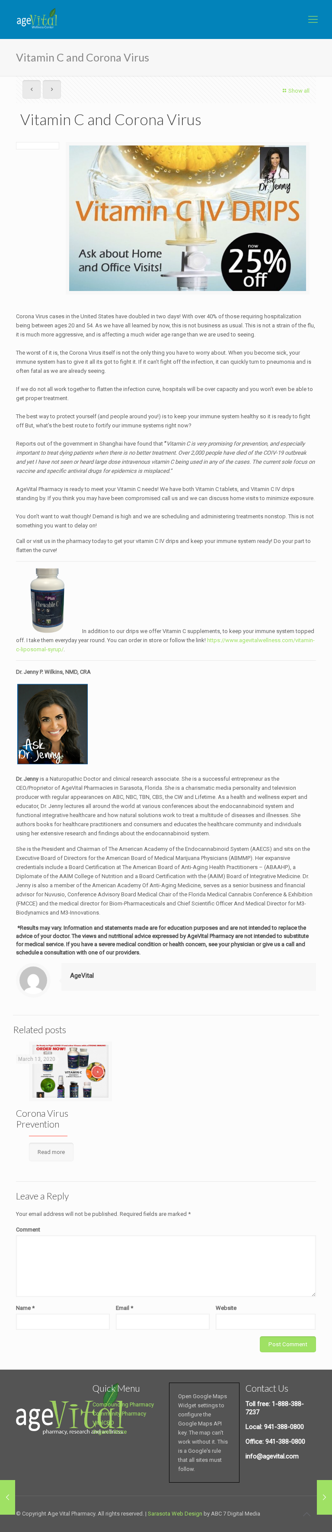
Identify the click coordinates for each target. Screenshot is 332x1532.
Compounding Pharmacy (123, 1404)
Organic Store (110, 1432)
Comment (28, 1229)
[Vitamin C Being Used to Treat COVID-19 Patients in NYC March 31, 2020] (324, 1497)
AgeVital (82, 975)
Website (226, 1308)
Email (124, 1308)
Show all (299, 90)
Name (25, 1308)
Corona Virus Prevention (42, 1118)
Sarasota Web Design (175, 1513)
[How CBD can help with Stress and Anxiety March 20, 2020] (7, 1497)
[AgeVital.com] (38, 19)
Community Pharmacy (119, 1413)
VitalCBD (103, 1422)
